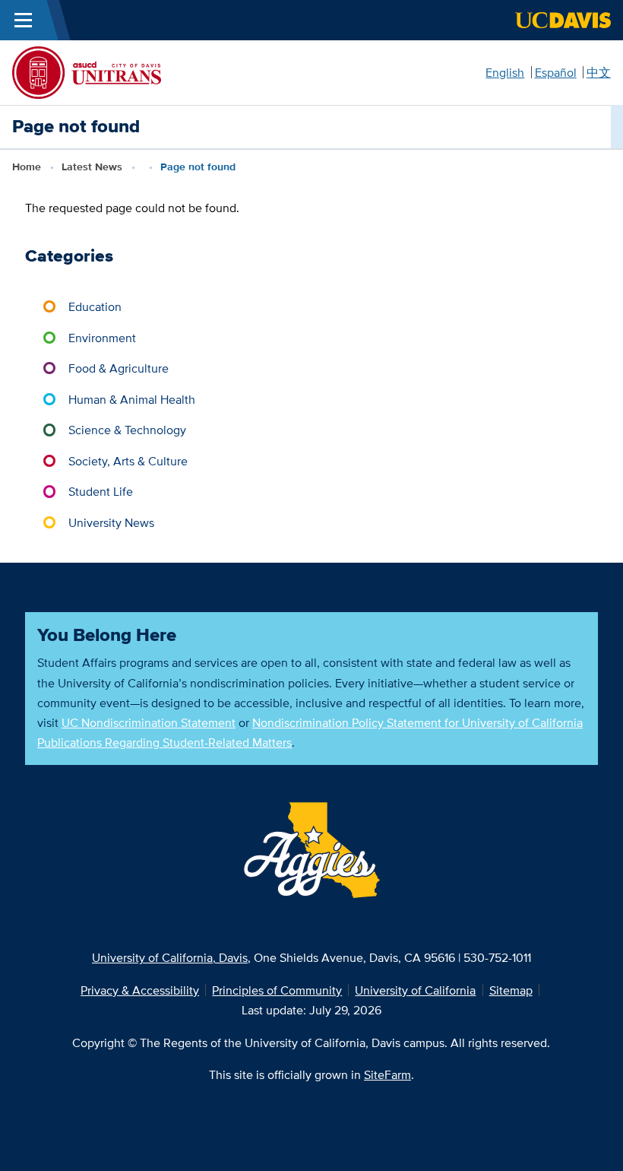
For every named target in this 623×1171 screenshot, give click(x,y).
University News (111, 522)
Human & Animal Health (131, 399)
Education (95, 306)
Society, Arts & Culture (128, 461)
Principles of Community (277, 990)
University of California (415, 990)
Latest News (92, 167)
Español (556, 72)
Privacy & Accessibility (140, 990)
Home (26, 167)
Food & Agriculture (118, 368)
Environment (102, 337)
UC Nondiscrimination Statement (149, 722)
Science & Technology (127, 429)
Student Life (100, 491)
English (504, 72)
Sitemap (511, 990)
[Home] (86, 71)
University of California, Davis (170, 957)
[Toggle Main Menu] (23, 20)
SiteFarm (387, 1074)
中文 (599, 72)
